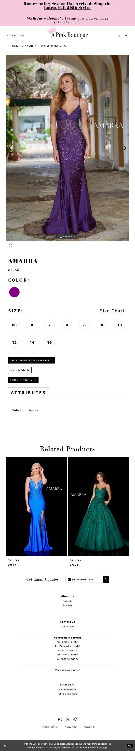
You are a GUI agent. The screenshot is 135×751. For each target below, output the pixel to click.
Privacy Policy (71, 726)
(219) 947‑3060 (15, 35)
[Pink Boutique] (67, 32)
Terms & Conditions (49, 726)
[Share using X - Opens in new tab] (10, 246)
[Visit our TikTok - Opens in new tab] (75, 719)
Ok (129, 745)
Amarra (30, 45)
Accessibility (89, 726)
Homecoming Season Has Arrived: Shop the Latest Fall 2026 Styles (67, 5)
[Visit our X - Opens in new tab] (68, 719)
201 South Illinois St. (67, 689)
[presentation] (43, 506)
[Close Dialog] (5, 746)
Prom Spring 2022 (54, 45)
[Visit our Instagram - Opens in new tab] (60, 719)
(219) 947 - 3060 (67, 22)
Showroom (67, 605)
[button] (118, 36)
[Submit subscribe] (106, 579)
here (105, 747)
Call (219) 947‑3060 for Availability (31, 360)
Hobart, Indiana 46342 (67, 693)
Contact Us (67, 601)
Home (16, 45)
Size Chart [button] (112, 310)
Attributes (28, 392)
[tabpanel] (67, 148)
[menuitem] (15, 36)
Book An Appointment (23, 379)
